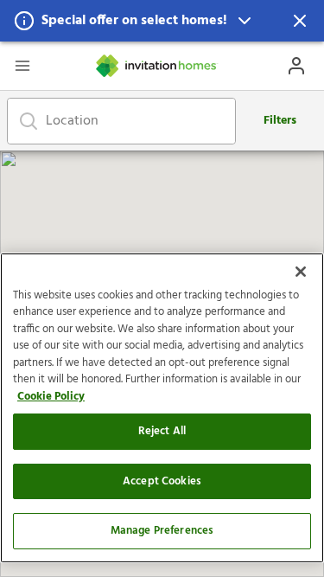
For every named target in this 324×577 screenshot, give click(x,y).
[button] (162, 21)
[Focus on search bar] (28, 121)
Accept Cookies (162, 481)
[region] (162, 408)
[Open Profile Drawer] (296, 65)
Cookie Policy (51, 397)
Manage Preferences (162, 531)
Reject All (162, 431)
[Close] (301, 272)
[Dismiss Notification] (299, 20)
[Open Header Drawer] (22, 65)
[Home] (157, 66)
